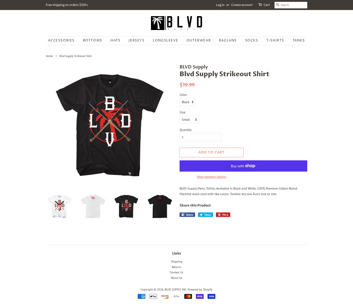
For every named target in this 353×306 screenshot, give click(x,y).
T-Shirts (275, 40)
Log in (220, 5)
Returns (176, 267)
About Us (176, 278)
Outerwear (199, 40)
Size (182, 112)
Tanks (299, 40)
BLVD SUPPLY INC (175, 289)
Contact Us (176, 272)
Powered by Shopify (200, 289)
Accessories (61, 40)
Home (49, 56)
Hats (115, 40)
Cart (267, 5)
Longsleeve (165, 40)
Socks (251, 40)
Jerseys (136, 40)
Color (183, 95)
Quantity (185, 130)
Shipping (176, 261)
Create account (242, 5)
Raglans (228, 40)
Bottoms (92, 40)
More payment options (211, 177)
